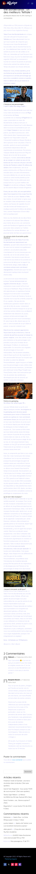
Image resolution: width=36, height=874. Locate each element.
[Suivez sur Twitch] (19, 864)
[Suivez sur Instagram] (12, 864)
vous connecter (17, 760)
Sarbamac (7, 817)
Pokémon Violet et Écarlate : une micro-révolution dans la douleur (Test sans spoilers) (17, 783)
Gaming (27, 16)
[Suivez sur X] (8, 864)
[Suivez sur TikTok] (16, 864)
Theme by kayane (11, 859)
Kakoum (11, 657)
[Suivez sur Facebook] (5, 864)
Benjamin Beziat (11, 16)
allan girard (8, 829)
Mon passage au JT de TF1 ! (20, 841)
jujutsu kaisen (8, 823)
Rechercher (28, 771)
